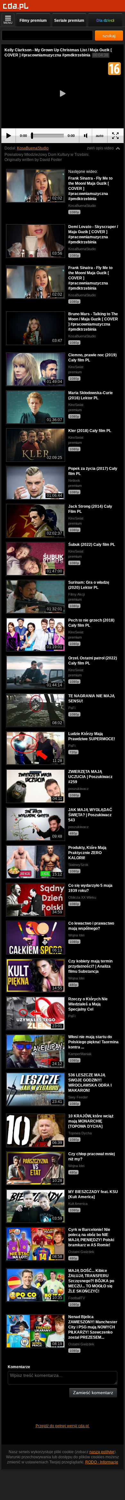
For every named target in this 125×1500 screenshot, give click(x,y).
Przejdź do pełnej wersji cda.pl (63, 1426)
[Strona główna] (16, 6)
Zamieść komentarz (93, 1392)
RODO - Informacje (101, 1462)
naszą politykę (101, 1452)
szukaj (109, 35)
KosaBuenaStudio (33, 148)
